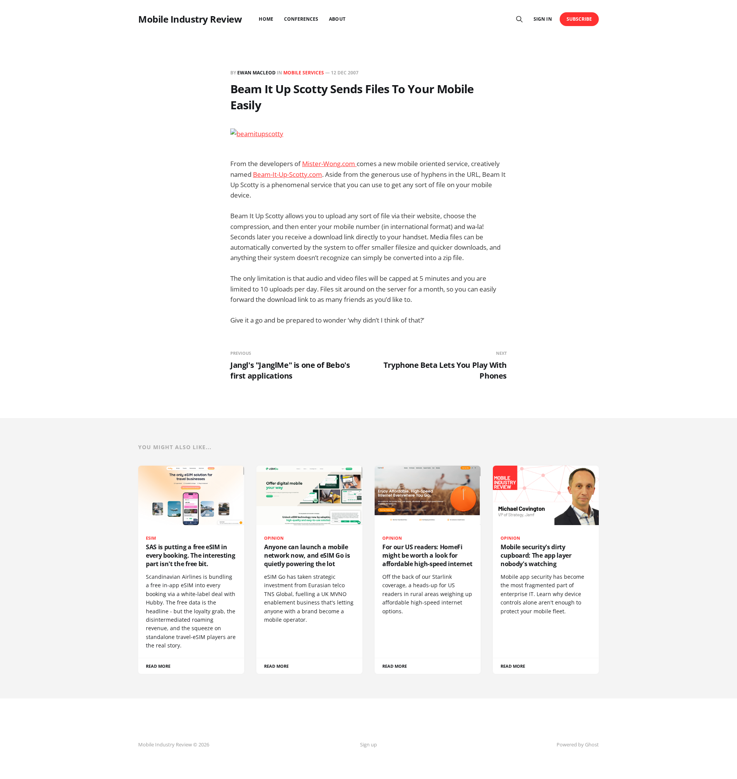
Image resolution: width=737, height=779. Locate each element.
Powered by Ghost (578, 744)
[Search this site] (519, 19)
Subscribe (579, 19)
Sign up (368, 744)
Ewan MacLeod (256, 72)
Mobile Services (303, 72)
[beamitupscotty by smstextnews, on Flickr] (368, 138)
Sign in (543, 19)
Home (266, 19)
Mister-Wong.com (329, 163)
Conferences (301, 19)
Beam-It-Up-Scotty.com (287, 174)
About (337, 19)
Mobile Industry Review (190, 19)
